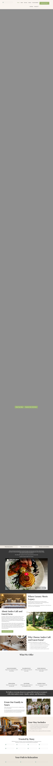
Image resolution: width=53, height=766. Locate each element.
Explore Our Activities (31, 407)
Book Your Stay (19, 407)
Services (25, 2)
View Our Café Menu (7, 631)
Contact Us (36, 6)
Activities (31, 6)
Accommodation (35, 2)
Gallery (29, 2)
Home (18, 2)
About (22, 2)
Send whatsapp (44, 3)
